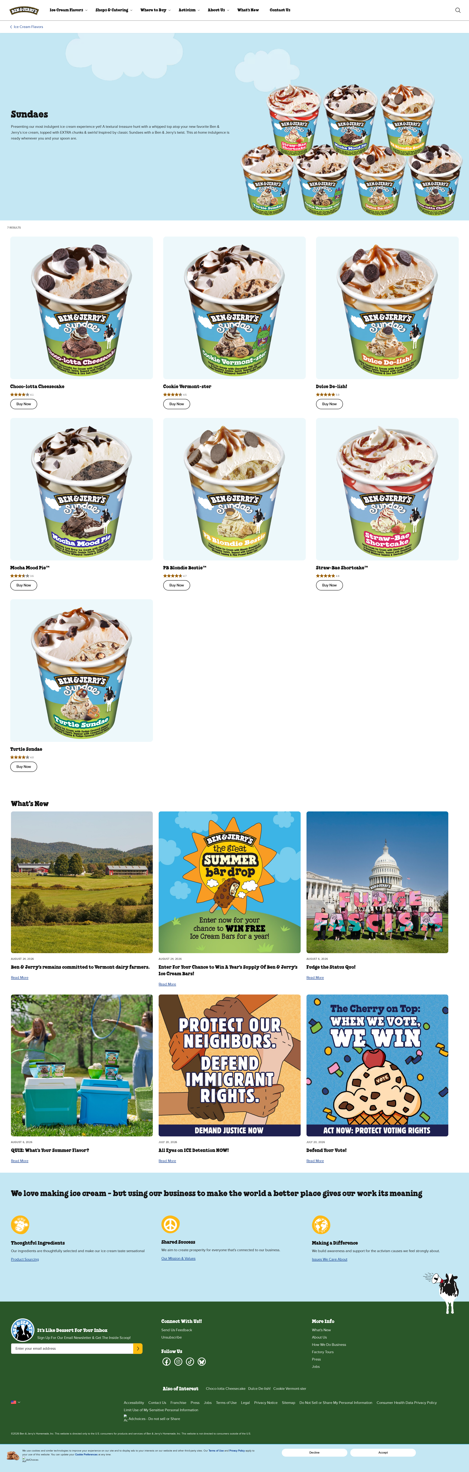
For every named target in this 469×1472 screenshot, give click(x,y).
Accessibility (134, 1403)
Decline (314, 1452)
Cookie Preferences (86, 1454)
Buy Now (23, 404)
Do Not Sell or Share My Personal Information (336, 1403)
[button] (15, 1402)
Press (316, 1359)
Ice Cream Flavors (66, 10)
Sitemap (288, 1403)
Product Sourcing (25, 1259)
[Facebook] (166, 1361)
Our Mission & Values (178, 1258)
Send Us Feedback (176, 1330)
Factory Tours (323, 1352)
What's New (248, 10)
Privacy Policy (237, 1450)
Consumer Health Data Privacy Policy (407, 1403)
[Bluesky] (202, 1361)
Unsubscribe (171, 1337)
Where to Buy (153, 10)
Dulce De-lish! (259, 1388)
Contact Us (280, 10)
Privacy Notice (266, 1403)
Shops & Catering (112, 10)
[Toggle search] (458, 10)
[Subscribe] (138, 1348)
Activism (187, 10)
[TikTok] (190, 1361)
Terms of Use (226, 1403)
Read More (19, 977)
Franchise (178, 1403)
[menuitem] (67, 10)
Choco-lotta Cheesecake (225, 1388)
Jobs (316, 1367)
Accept (383, 1452)
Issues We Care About (329, 1259)
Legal (245, 1403)
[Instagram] (178, 1361)
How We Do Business (329, 1345)
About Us (216, 10)
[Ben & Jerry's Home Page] (24, 10)
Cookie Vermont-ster (289, 1388)
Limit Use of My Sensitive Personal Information (161, 1410)
